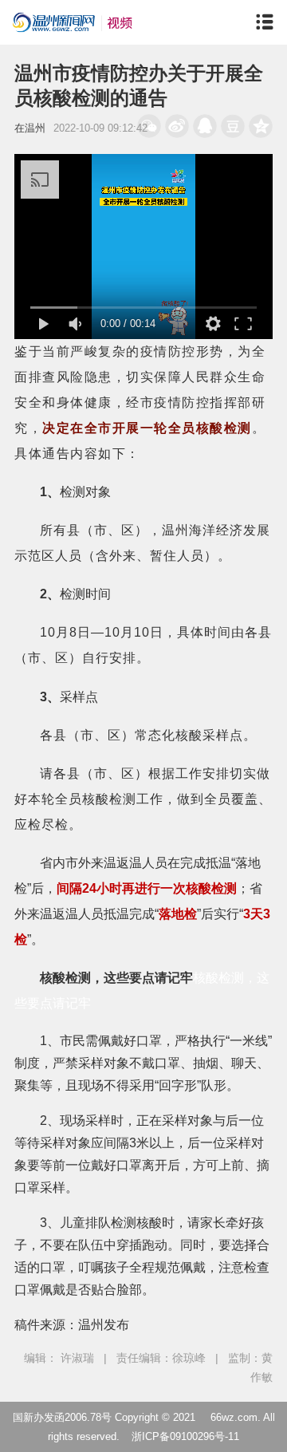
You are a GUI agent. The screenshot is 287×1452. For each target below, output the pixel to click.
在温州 (29, 128)
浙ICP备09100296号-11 (185, 1436)
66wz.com (234, 1417)
